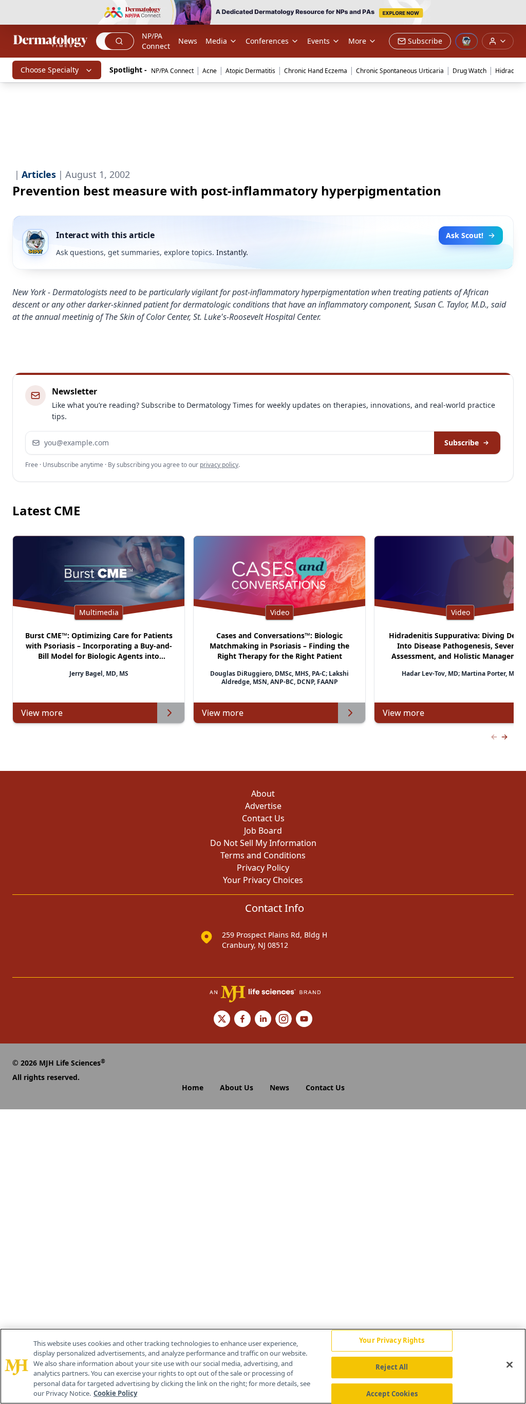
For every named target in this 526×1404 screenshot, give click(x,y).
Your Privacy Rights (391, 1340)
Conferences (267, 41)
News (187, 41)
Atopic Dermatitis (250, 70)
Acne (209, 70)
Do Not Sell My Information (263, 843)
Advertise (263, 806)
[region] (263, 1366)
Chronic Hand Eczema (315, 70)
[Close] (509, 1365)
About (263, 793)
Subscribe (461, 442)
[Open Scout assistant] (466, 41)
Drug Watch (469, 70)
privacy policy (219, 464)
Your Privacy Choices (263, 880)
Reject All (391, 1367)
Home (192, 1087)
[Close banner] (512, 13)
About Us (236, 1087)
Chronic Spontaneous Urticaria (400, 70)
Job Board (263, 830)
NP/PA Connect (156, 41)
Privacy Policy (263, 867)
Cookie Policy (115, 1393)
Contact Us (263, 818)
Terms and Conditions (263, 855)
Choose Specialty (50, 70)
